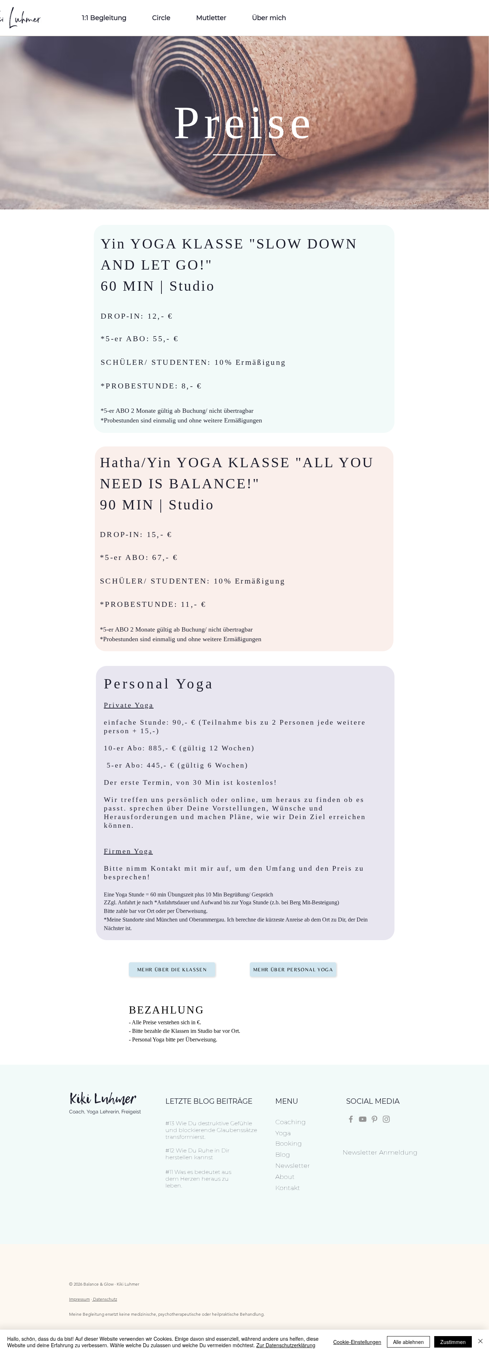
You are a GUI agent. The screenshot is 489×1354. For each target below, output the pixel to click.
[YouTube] (362, 1119)
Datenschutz (105, 1299)
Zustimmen (453, 1341)
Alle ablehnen (408, 1341)
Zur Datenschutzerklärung (285, 1345)
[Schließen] (480, 1341)
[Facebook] (350, 1119)
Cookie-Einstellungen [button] (357, 1341)
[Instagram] (386, 1119)
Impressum (79, 1299)
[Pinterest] (374, 1119)
